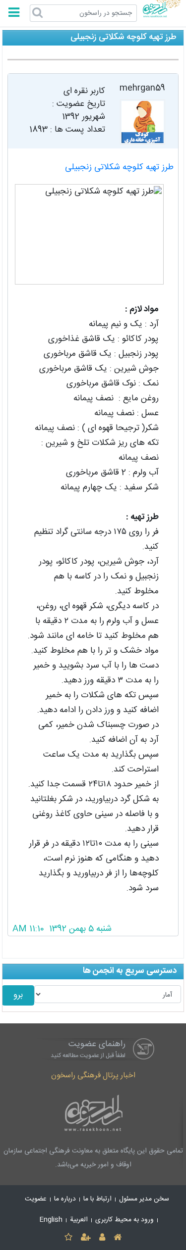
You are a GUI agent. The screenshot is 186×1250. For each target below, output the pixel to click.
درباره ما (65, 1199)
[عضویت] (85, 1238)
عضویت (36, 1199)
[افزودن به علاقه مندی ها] (68, 1238)
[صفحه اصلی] (118, 1238)
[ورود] (102, 1238)
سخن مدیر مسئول (144, 1199)
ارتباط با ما (97, 1199)
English (51, 1219)
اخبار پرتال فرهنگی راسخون (93, 1075)
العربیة (79, 1219)
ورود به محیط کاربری (124, 1219)
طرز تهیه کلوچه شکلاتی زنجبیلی (119, 167)
